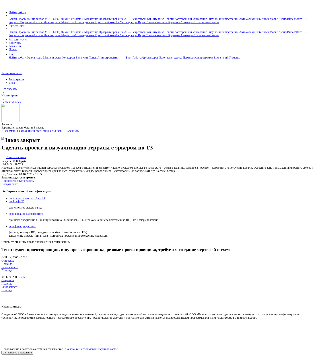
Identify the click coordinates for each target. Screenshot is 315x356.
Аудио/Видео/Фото (291, 18)
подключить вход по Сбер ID (27, 198)
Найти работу (17, 12)
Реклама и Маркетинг (85, 18)
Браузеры (174, 22)
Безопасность (9, 267)
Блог (129, 57)
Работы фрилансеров (146, 57)
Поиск (13, 49)
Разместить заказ (11, 73)
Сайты (13, 18)
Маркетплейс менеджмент (78, 22)
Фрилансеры (17, 25)
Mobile (274, 18)
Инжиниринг (52, 22)
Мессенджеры (129, 22)
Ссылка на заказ (16, 157)
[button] (10, 15)
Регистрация (16, 79)
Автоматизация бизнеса (254, 18)
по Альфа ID (16, 201)
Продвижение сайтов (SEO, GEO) (39, 18)
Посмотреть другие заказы (17, 180)
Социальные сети (157, 22)
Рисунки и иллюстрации (223, 18)
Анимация (187, 22)
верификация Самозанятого (26, 213)
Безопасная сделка (170, 57)
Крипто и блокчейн (107, 22)
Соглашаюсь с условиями (17, 352)
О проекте (7, 260)
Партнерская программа (198, 57)
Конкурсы (15, 42)
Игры (142, 22)
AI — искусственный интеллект (144, 18)
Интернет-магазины (206, 22)
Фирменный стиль (32, 22)
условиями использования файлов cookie (92, 349)
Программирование (111, 18)
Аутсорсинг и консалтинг (191, 18)
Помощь (234, 57)
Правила (6, 263)
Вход (12, 82)
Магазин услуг (18, 39)
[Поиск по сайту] (12, 67)
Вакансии (15, 46)
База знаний (221, 57)
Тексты (170, 18)
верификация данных (22, 226)
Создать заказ (9, 184)
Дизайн (66, 18)
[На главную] (4, 6)
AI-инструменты (108, 57)
